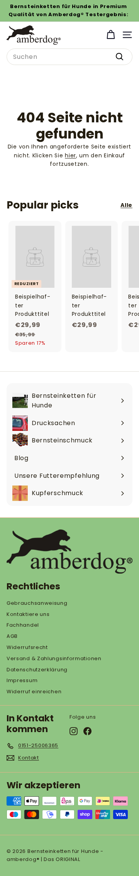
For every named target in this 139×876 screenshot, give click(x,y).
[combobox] (69, 56)
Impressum (22, 680)
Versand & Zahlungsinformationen (54, 658)
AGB (12, 636)
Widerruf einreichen (34, 691)
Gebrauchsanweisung (37, 603)
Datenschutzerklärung (37, 669)
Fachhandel (23, 625)
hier (70, 155)
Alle (126, 205)
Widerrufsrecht (27, 647)
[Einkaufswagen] (111, 35)
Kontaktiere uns (28, 614)
